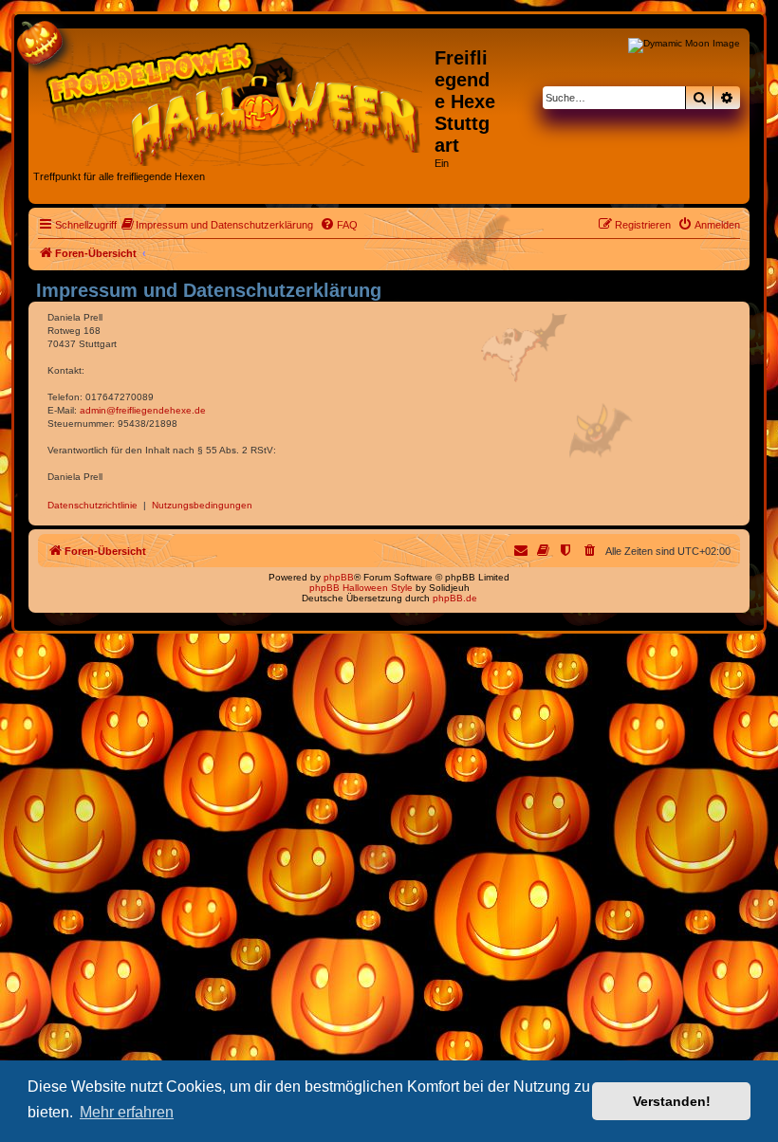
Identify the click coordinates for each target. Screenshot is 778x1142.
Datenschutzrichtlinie (92, 505)
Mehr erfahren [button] (127, 1112)
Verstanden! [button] (672, 1101)
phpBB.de (455, 598)
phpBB (339, 577)
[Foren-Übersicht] (234, 100)
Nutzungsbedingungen (202, 505)
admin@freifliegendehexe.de (143, 410)
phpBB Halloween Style (361, 587)
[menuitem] (217, 224)
